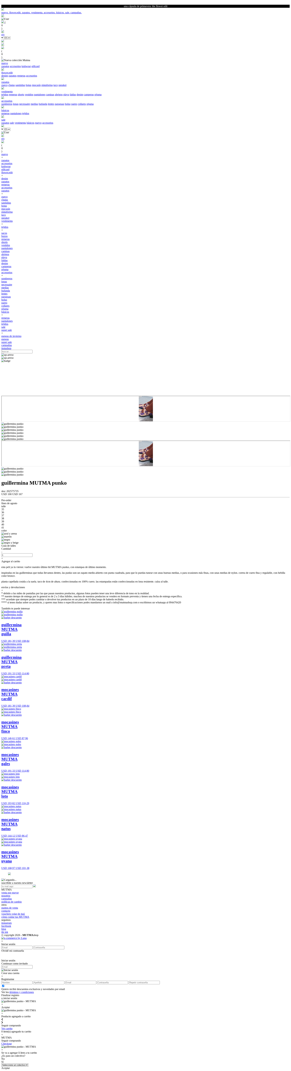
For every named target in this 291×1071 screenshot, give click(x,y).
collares (82, 104)
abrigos (59, 94)
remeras (21, 75)
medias (34, 104)
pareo (74, 104)
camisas (50, 94)
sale (12, 122)
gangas (5, 339)
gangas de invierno (11, 336)
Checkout (6, 1043)
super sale (6, 330)
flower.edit (7, 172)
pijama (98, 94)
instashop (6, 348)
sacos (4, 233)
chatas (11, 85)
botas (28, 85)
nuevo (38, 122)
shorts (21, 94)
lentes (51, 104)
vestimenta (20, 122)
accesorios (15, 66)
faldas (73, 94)
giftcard (35, 66)
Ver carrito (6, 1028)
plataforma (47, 85)
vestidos (29, 94)
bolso (68, 104)
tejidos (4, 94)
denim (4, 75)
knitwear (26, 66)
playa (66, 94)
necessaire (24, 104)
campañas (6, 345)
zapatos (5, 66)
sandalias (20, 85)
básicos (30, 122)
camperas (89, 94)
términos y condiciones (21, 992)
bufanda (43, 104)
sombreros (6, 104)
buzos (4, 236)
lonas (16, 104)
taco (55, 85)
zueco (4, 85)
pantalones (39, 94)
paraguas (59, 104)
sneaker (62, 85)
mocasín (36, 85)
